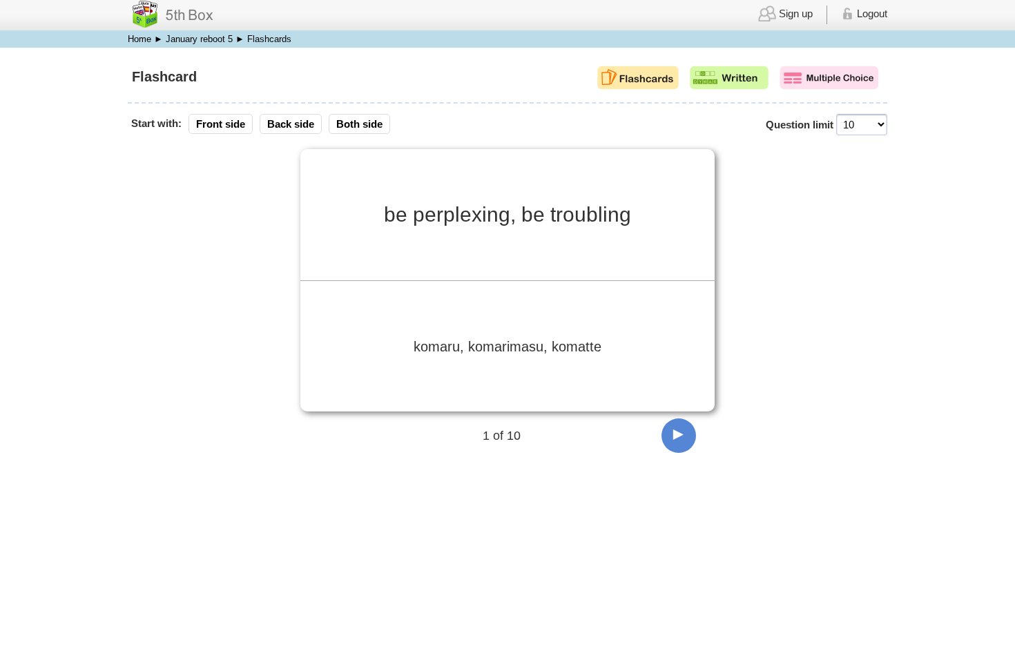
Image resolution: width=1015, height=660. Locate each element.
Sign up (794, 13)
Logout (870, 13)
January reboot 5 (199, 39)
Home (139, 39)
